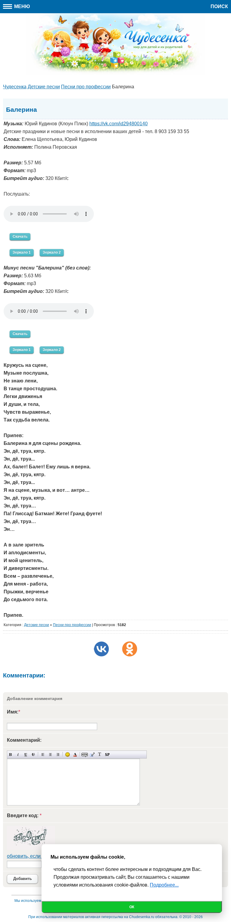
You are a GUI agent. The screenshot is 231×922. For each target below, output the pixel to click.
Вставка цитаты (92, 754)
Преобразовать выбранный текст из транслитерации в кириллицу (99, 754)
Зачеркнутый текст (33, 754)
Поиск (219, 6)
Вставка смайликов (67, 754)
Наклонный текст (18, 754)
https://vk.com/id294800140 (118, 123)
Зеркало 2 (52, 252)
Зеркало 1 (22, 252)
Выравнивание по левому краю (42, 754)
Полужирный (10, 754)
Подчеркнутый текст (25, 754)
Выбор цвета (75, 754)
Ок (131, 907)
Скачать (20, 236)
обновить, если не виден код (39, 856)
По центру (50, 754)
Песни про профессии (72, 625)
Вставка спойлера (107, 754)
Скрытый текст (84, 754)
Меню (21, 6)
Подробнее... (164, 884)
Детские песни (36, 625)
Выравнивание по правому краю (57, 754)
